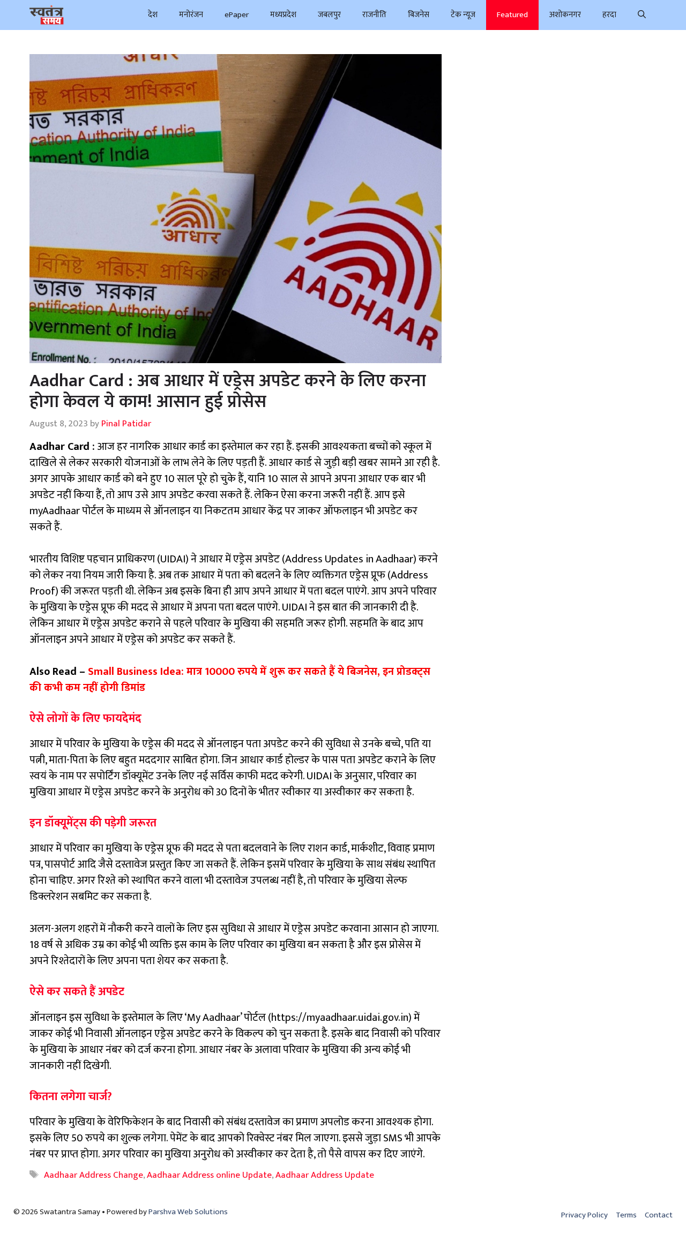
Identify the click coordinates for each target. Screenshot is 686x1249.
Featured (512, 14)
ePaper (237, 14)
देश (153, 14)
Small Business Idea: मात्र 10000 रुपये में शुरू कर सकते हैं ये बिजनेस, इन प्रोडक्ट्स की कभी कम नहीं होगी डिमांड (229, 680)
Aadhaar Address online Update (209, 1175)
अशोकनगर (565, 14)
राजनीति (374, 14)
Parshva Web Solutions (188, 1211)
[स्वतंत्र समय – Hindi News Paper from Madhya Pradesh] (46, 15)
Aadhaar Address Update (324, 1175)
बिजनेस (418, 14)
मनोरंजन (191, 14)
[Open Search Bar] (642, 15)
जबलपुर (329, 14)
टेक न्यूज (463, 14)
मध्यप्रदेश (283, 14)
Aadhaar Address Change (93, 1175)
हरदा (609, 14)
